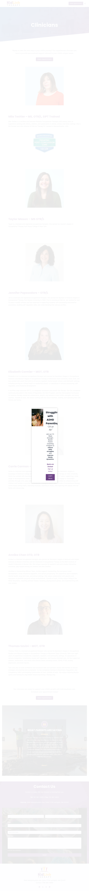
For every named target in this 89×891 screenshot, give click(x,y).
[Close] (54, 410)
